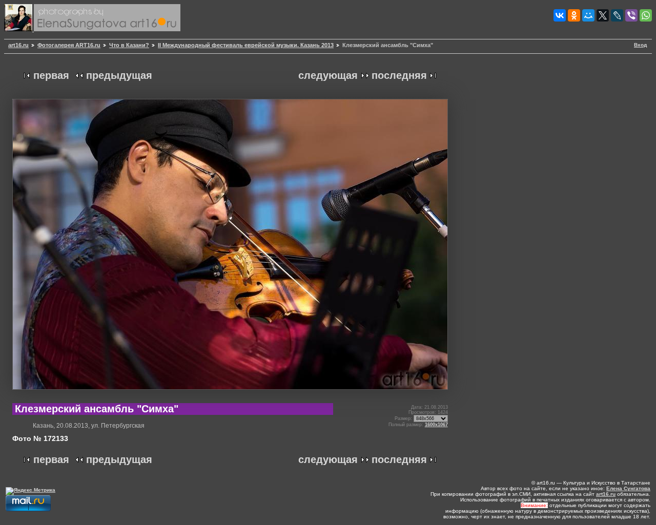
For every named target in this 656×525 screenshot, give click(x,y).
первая (51, 75)
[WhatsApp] (646, 15)
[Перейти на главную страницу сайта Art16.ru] (19, 29)
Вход (640, 45)
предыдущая (119, 75)
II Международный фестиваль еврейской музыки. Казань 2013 (246, 45)
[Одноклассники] (574, 15)
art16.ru (18, 45)
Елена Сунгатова (628, 488)
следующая (328, 75)
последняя (399, 75)
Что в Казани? (129, 45)
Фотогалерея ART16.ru (68, 45)
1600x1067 (436, 424)
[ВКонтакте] (560, 15)
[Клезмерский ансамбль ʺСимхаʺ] (230, 393)
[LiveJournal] (617, 15)
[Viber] (631, 15)
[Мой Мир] (588, 15)
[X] (603, 15)
